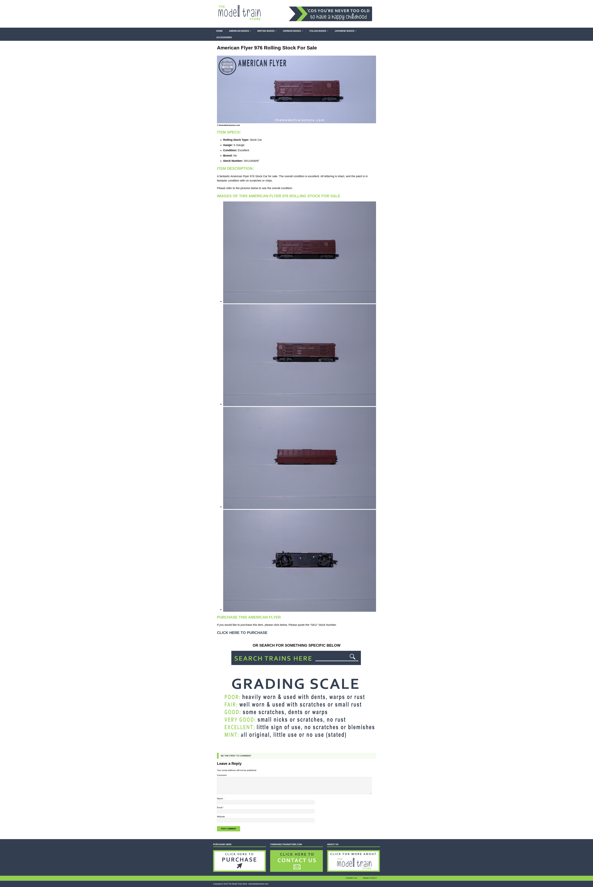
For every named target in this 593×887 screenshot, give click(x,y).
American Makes (239, 31)
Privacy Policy (370, 878)
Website (221, 816)
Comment (222, 775)
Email (220, 807)
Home (219, 31)
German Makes (292, 31)
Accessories (224, 37)
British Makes (265, 31)
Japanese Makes (344, 31)
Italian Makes (317, 31)
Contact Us (351, 878)
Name (220, 798)
